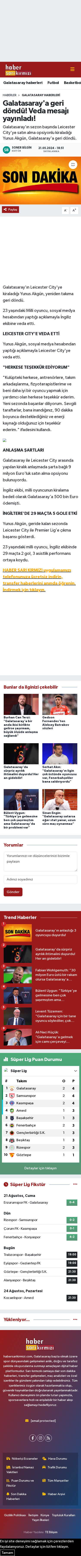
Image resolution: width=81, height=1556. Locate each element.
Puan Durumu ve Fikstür (20, 1483)
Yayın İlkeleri (40, 1520)
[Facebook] (32, 1438)
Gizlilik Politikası (15, 1515)
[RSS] (48, 1438)
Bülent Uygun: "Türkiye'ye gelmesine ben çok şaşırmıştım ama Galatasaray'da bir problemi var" (21, 820)
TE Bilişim (51, 1532)
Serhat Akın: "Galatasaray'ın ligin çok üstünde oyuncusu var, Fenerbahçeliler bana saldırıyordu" (59, 774)
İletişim (33, 1515)
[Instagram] (40, 1438)
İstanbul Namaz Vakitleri (20, 1470)
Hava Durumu (57, 1458)
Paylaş (12, 209)
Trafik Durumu (57, 1467)
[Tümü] (75, 1320)
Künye (45, 1515)
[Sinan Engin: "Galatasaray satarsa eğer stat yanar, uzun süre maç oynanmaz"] (59, 799)
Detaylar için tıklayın (40, 1168)
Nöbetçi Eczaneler (25, 1458)
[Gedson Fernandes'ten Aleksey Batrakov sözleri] (59, 704)
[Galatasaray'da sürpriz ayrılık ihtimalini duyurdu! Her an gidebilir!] (21, 754)
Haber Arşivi (56, 1494)
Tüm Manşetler (58, 1480)
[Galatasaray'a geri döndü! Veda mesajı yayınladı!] (40, 180)
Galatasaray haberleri (22, 83)
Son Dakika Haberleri (16, 1496)
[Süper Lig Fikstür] (75, 1184)
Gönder (13, 892)
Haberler (9, 95)
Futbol (53, 83)
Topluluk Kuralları (63, 1515)
